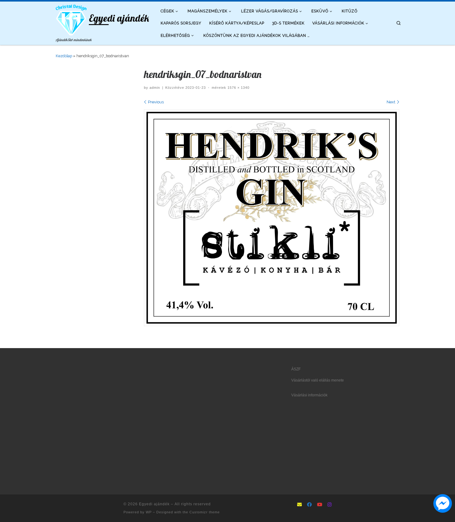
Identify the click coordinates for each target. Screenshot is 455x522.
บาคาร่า (62, 404)
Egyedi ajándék (154, 504)
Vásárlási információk (309, 395)
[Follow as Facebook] (309, 505)
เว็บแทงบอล (110, 450)
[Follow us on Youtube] (319, 505)
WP (149, 512)
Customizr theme (204, 512)
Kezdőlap (64, 56)
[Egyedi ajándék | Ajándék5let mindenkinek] (71, 19)
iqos (96, 450)
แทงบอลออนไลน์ (83, 404)
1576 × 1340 (237, 87)
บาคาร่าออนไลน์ (69, 413)
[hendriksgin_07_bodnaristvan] (271, 217)
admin (155, 87)
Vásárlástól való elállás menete (317, 380)
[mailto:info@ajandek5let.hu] (299, 505)
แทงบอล (89, 413)
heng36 (62, 469)
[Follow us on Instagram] (329, 505)
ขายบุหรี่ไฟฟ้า (94, 441)
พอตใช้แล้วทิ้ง (67, 431)
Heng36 (62, 478)
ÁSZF (296, 369)
